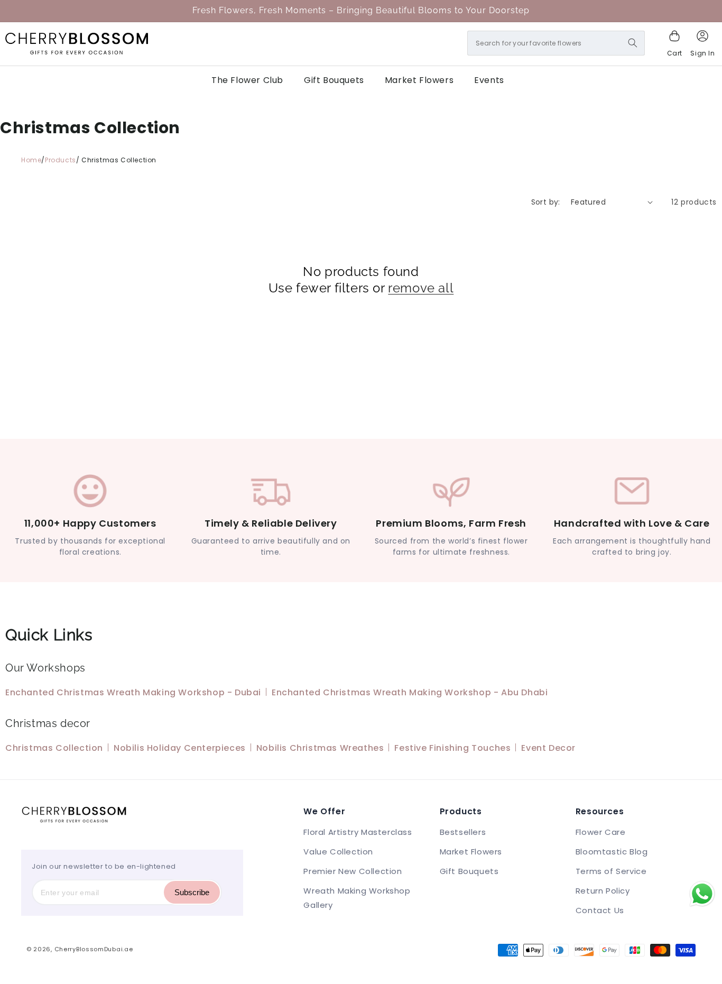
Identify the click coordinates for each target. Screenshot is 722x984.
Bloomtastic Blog (612, 851)
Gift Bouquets (469, 871)
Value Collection (338, 851)
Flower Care (601, 832)
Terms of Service (611, 871)
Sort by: (545, 202)
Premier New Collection (352, 871)
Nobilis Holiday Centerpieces (180, 748)
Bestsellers (463, 832)
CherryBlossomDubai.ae (93, 949)
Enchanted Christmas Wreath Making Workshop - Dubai (133, 692)
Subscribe (191, 892)
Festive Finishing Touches (452, 748)
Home (31, 159)
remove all (420, 288)
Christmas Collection (54, 748)
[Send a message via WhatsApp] (702, 893)
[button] (675, 44)
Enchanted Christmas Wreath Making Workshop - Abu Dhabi (410, 692)
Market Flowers (471, 851)
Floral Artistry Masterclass (357, 832)
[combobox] (556, 43)
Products (60, 159)
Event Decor (548, 748)
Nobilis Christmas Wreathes (320, 748)
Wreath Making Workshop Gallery (356, 898)
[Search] (632, 42)
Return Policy (603, 890)
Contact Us (600, 910)
